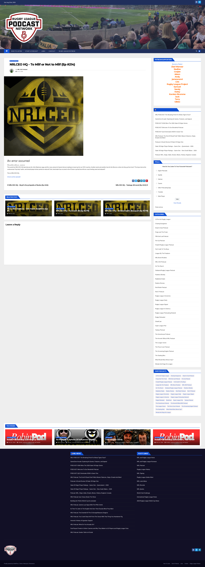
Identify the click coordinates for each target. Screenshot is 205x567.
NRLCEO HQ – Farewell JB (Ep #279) (72, 211)
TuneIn (160, 183)
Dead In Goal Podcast (161, 228)
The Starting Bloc (160, 355)
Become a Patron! (177, 64)
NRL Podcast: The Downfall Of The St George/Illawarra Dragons (89, 512)
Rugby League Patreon (67, 51)
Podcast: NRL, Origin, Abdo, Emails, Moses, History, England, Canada (175, 154)
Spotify (160, 175)
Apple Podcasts (162, 170)
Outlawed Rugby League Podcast (165, 270)
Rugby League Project (177, 84)
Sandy (177, 89)
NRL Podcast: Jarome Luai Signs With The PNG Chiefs (86, 505)
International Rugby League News (147, 497)
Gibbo (177, 102)
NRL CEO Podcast (14, 60)
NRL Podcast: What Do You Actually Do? (82, 524)
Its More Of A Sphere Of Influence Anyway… (76, 439)
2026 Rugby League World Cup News (148, 501)
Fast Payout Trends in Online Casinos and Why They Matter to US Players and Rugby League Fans (99, 528)
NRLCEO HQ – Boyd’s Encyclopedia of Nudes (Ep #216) (28, 185)
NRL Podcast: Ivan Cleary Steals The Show (83, 497)
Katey (177, 92)
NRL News (77, 453)
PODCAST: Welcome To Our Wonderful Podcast (169, 127)
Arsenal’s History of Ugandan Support (81, 520)
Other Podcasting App (164, 187)
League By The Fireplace (162, 253)
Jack (177, 97)
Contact (52, 51)
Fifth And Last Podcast (161, 236)
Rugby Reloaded (160, 317)
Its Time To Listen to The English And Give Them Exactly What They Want (91, 508)
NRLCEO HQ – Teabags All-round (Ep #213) (131, 185)
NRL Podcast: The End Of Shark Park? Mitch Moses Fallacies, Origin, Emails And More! (96, 477)
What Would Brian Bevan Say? (164, 359)
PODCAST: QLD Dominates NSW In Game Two (169, 131)
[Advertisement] (36, 463)
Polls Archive (159, 207)
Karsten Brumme (177, 94)
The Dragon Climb (113, 439)
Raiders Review (160, 283)
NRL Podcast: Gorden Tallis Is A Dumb (81, 532)
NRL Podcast (141, 465)
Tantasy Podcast (160, 330)
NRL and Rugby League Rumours (147, 461)
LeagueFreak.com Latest (166, 110)
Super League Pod (160, 325)
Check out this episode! (13, 177)
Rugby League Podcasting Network (165, 313)
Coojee (177, 71)
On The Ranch (159, 266)
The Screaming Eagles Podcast (164, 351)
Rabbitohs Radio (160, 279)
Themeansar (31, 563)
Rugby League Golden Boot (145, 477)
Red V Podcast (159, 291)
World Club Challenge (143, 493)
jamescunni (177, 79)
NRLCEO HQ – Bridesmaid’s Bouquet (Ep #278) (126, 211)
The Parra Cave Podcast (162, 347)
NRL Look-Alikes (142, 481)
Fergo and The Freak (161, 232)
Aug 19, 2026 (61, 442)
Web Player (161, 196)
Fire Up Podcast (160, 240)
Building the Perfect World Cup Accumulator (83, 501)
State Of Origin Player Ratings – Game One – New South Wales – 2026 (176, 150)
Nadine (177, 69)
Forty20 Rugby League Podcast (164, 245)
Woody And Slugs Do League (163, 364)
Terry (177, 99)
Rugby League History (143, 469)
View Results (177, 203)
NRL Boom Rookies (161, 257)
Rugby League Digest (161, 304)
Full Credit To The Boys (162, 249)
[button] (196, 51)
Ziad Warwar (177, 67)
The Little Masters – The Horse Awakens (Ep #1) (27, 210)
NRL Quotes (140, 489)
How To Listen (16, 51)
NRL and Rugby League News (146, 457)
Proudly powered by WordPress (11, 563)
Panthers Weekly (160, 274)
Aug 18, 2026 (110, 442)
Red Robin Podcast (161, 287)
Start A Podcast (31, 51)
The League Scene (160, 342)
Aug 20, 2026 (11, 442)
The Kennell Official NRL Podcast (165, 338)
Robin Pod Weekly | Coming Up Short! (24, 439)
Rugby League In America (162, 308)
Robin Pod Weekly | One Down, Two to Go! (174, 439)
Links (43, 51)
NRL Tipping (140, 473)
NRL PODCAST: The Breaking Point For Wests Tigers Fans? (173, 114)
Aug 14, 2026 (159, 442)
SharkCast (158, 321)
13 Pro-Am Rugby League (162, 219)
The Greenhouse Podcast (162, 334)
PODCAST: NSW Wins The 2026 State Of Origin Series (171, 123)
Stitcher (160, 179)
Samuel (177, 87)
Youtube (160, 192)
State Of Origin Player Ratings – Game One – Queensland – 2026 (174, 146)
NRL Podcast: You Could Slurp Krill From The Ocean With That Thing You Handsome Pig (96, 516)
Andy (177, 77)
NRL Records (141, 485)
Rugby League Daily (161, 300)
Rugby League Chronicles (163, 296)
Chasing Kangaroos (161, 223)
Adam (177, 74)
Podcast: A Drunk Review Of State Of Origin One (169, 142)
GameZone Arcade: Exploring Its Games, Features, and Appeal (173, 119)
